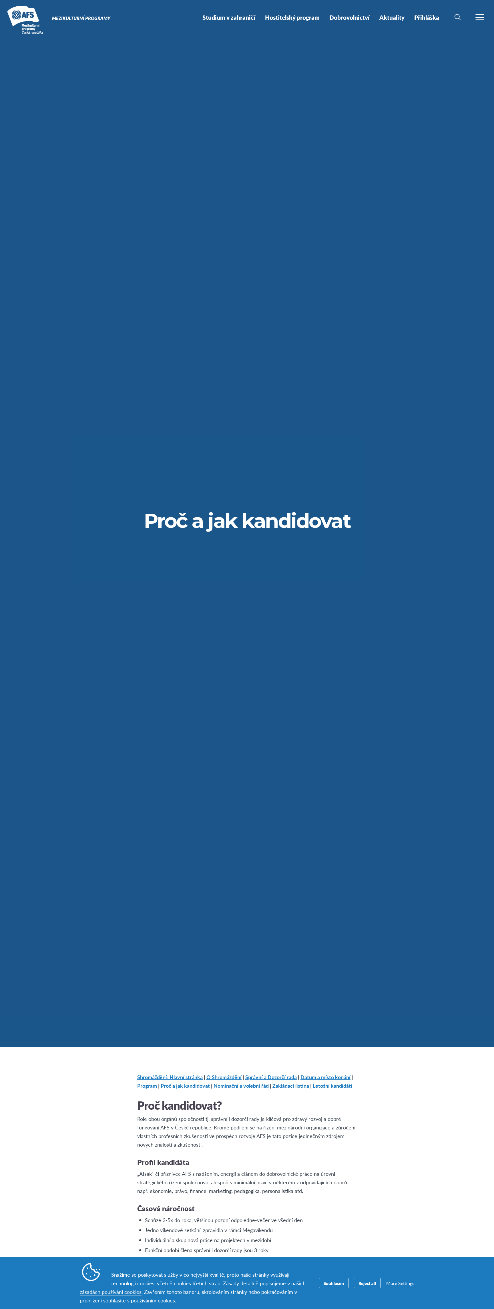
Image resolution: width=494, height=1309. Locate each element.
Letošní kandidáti (332, 1085)
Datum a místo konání (325, 1077)
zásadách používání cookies (111, 1291)
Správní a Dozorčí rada (271, 1077)
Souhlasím (334, 1283)
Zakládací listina (290, 1085)
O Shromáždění (224, 1077)
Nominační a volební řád (241, 1085)
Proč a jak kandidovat (185, 1085)
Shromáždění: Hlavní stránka (170, 1077)
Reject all (367, 1283)
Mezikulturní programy (25, 19)
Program (147, 1085)
